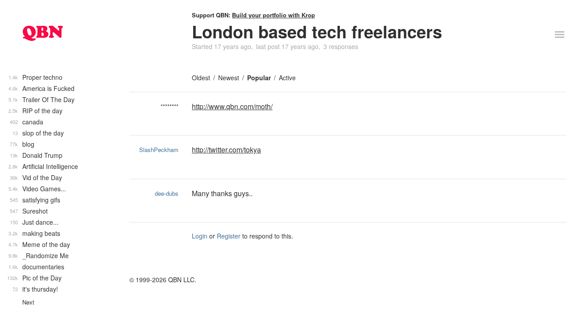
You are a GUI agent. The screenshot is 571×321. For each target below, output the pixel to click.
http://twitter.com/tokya (226, 149)
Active (287, 77)
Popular (259, 77)
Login (199, 235)
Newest (228, 77)
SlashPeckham (158, 149)
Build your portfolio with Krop (273, 15)
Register (228, 235)
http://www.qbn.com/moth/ (232, 106)
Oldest (201, 77)
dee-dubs (166, 193)
